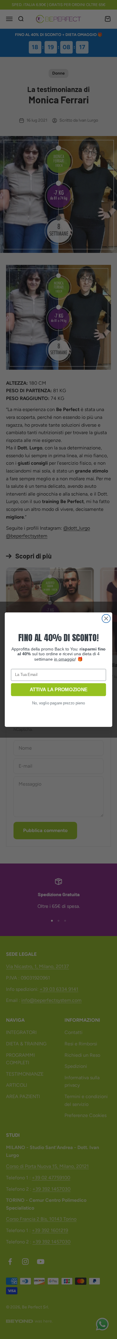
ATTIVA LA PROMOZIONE (59, 689)
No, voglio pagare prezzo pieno (58, 703)
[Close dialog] (106, 618)
